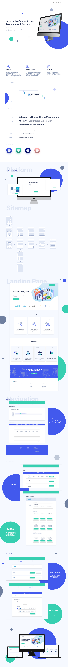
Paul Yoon (8, 2)
